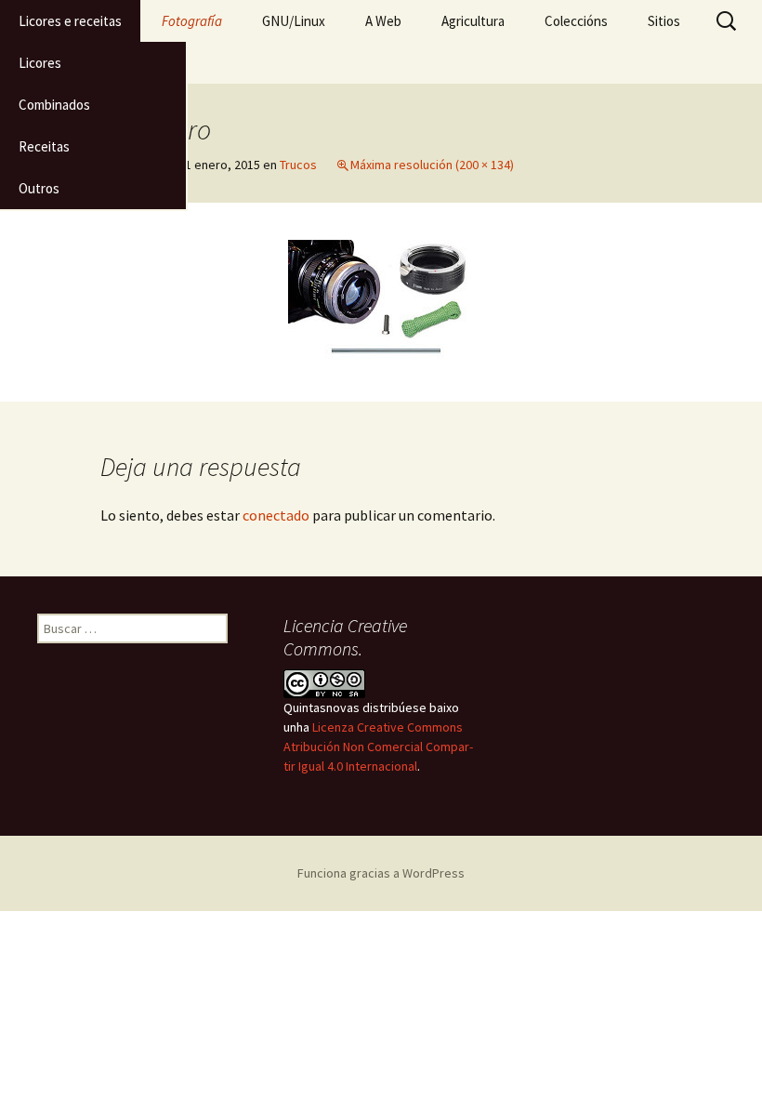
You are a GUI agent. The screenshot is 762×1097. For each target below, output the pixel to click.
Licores (40, 63)
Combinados (54, 104)
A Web (383, 21)
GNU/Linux (293, 21)
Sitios (664, 21)
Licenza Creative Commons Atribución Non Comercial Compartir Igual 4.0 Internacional (378, 746)
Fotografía (192, 21)
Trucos (298, 164)
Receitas (44, 146)
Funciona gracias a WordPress (381, 873)
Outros (39, 188)
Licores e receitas (70, 21)
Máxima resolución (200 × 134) (432, 164)
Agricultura (473, 21)
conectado (276, 515)
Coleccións (576, 21)
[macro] (381, 300)
